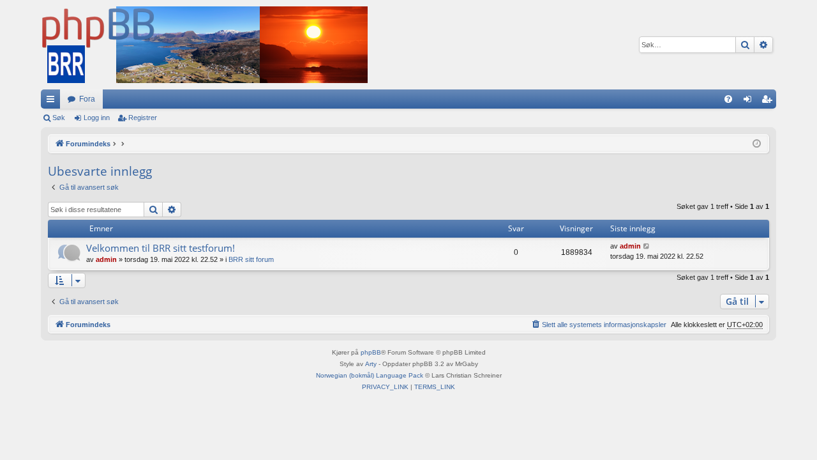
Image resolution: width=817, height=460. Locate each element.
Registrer (142, 117)
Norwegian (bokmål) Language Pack (369, 375)
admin (106, 259)
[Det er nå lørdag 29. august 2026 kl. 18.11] (757, 144)
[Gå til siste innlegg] (647, 246)
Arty (371, 363)
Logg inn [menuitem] (750, 102)
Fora (87, 99)
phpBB (371, 352)
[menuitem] (728, 99)
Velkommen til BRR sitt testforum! (160, 247)
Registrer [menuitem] (769, 102)
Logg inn (97, 117)
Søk (58, 117)
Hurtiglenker (53, 102)
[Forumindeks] (204, 44)
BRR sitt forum (251, 259)
